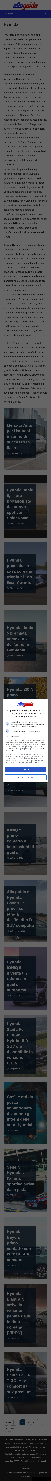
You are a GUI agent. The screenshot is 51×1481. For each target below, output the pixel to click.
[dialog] (26, 740)
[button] (25, 736)
